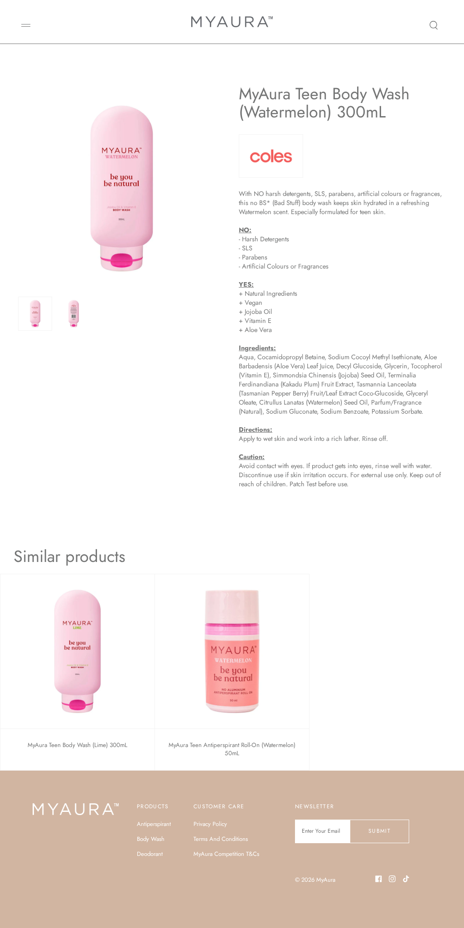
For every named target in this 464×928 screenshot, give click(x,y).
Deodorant (150, 854)
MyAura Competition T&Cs (226, 854)
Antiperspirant (154, 824)
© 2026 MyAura (315, 879)
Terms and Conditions (220, 839)
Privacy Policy (210, 824)
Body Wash (150, 839)
